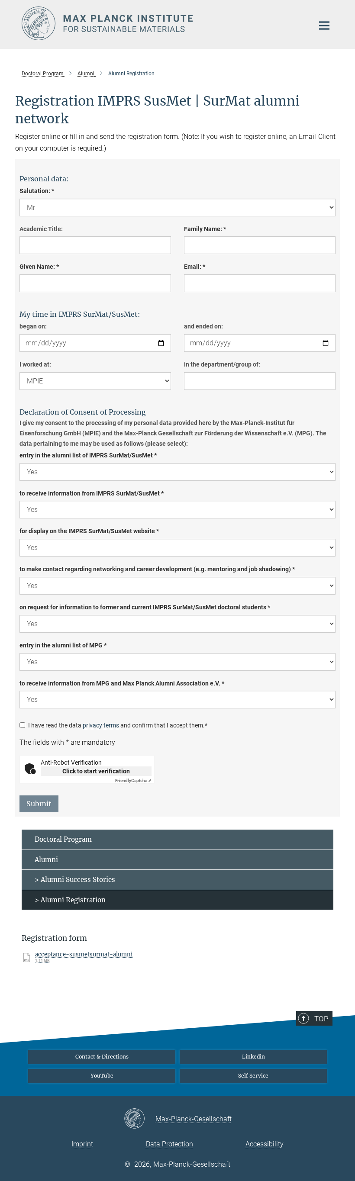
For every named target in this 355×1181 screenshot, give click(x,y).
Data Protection (169, 1144)
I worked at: (35, 364)
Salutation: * (36, 190)
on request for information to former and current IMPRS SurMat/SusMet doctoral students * (144, 607)
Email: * (194, 266)
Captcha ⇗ (133, 780)
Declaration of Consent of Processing (82, 412)
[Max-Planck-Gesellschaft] (139, 1119)
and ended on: (203, 326)
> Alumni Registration (70, 900)
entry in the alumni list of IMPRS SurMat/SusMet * (88, 455)
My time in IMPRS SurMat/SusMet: (79, 314)
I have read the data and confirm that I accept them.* (117, 725)
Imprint (82, 1144)
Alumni (46, 860)
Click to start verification (96, 771)
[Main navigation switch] (324, 25)
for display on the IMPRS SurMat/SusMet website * (89, 531)
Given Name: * (39, 266)
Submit (39, 803)
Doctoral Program (63, 839)
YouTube (101, 1075)
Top (321, 1018)
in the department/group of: (222, 364)
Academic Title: (41, 228)
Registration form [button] (54, 938)
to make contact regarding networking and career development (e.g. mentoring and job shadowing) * (157, 569)
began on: (33, 326)
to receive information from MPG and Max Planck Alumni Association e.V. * (121, 683)
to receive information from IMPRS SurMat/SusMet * (91, 493)
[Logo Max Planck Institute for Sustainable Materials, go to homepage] (162, 23)
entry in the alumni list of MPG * (62, 645)
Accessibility (264, 1144)
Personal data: (44, 178)
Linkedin (253, 1056)
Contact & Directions (102, 1056)
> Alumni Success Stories (75, 879)
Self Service (253, 1075)
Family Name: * (205, 228)
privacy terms (101, 725)
